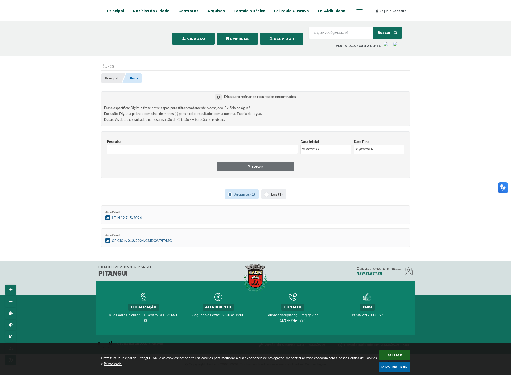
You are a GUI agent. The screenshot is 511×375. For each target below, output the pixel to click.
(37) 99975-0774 (293, 320)
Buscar (384, 32)
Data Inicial (309, 141)
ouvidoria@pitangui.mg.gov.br (293, 314)
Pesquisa (114, 141)
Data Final (362, 141)
